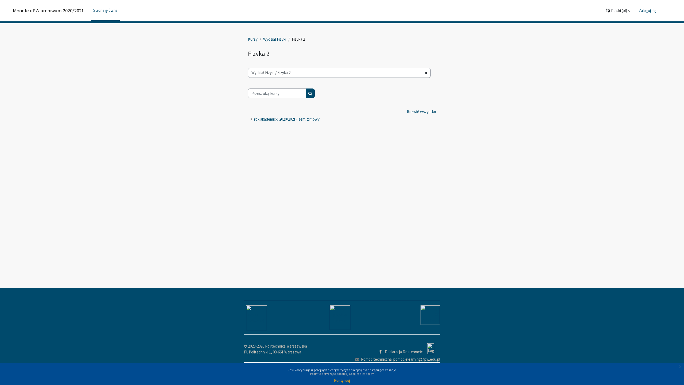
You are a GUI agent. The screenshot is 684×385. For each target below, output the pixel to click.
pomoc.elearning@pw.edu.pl (416, 359)
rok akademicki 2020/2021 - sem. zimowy (287, 119)
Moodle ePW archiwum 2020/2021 (48, 10)
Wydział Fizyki (274, 39)
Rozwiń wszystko (421, 111)
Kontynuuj (342, 380)
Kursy (253, 39)
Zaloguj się (647, 10)
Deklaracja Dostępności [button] (404, 351)
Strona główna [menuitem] (105, 10)
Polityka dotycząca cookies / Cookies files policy (342, 374)
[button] (618, 10)
